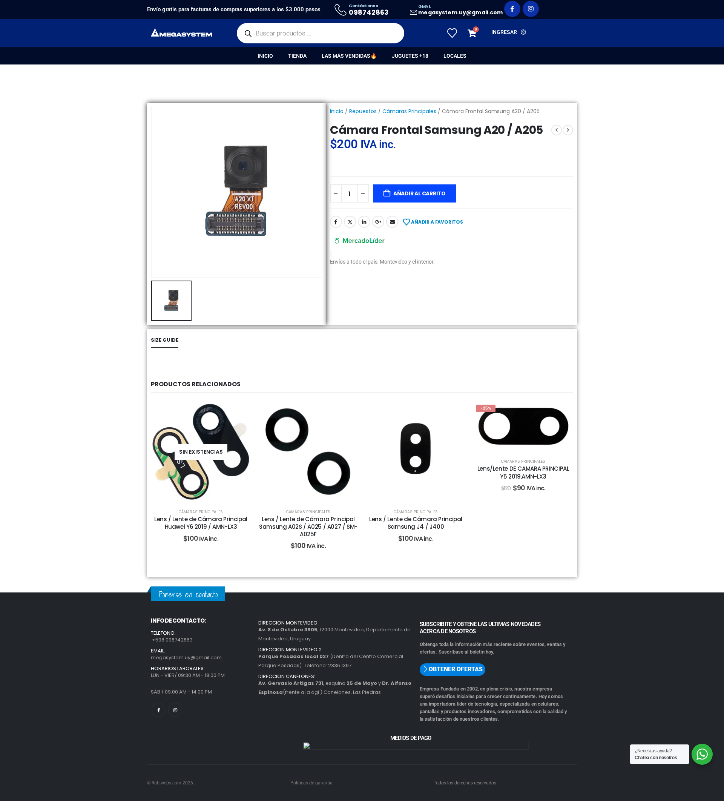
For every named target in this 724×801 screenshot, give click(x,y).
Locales (454, 56)
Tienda (297, 56)
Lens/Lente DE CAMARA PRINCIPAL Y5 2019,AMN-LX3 (523, 472)
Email (392, 222)
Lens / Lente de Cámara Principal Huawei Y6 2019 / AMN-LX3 (200, 523)
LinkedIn (364, 222)
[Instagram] (531, 9)
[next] (568, 130)
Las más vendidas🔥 (349, 56)
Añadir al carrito (419, 193)
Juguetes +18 (410, 56)
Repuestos (363, 111)
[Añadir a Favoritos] (239, 413)
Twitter (350, 222)
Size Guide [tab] (164, 340)
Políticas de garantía (311, 783)
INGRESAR (504, 32)
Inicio (265, 56)
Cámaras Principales (409, 111)
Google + (378, 222)
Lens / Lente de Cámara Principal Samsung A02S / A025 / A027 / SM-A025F (308, 527)
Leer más (206, 493)
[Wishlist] (452, 33)
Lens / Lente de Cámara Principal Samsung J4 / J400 (415, 523)
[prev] (556, 130)
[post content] (201, 452)
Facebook (336, 222)
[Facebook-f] (159, 710)
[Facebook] (512, 9)
